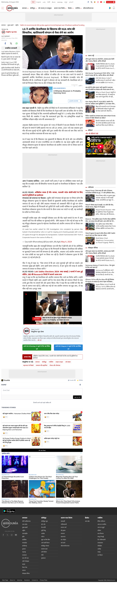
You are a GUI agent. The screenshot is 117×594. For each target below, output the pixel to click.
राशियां (99, 530)
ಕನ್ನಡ (65, 2)
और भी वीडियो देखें (91, 133)
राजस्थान (24, 555)
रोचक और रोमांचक (55, 365)
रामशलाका (100, 543)
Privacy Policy (43, 580)
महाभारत (63, 536)
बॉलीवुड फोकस (45, 546)
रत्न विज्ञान (100, 555)
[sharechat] (94, 2)
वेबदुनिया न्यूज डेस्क (11, 32)
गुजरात (24, 549)
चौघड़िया (100, 546)
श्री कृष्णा (63, 530)
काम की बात (25, 558)
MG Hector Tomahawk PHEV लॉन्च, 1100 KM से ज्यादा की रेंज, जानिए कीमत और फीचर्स (99, 74)
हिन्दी (33, 2)
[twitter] (91, 2)
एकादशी (63, 521)
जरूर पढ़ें (91, 55)
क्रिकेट (70, 8)
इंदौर (23, 536)
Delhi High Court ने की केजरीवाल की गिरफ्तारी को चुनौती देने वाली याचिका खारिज (10, 63)
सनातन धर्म (63, 527)
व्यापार (24, 570)
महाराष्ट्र (24, 552)
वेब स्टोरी (43, 527)
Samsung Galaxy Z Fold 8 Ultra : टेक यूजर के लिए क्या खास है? (100, 266)
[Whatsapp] (104, 2)
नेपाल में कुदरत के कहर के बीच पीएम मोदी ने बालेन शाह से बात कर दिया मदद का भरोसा (100, 234)
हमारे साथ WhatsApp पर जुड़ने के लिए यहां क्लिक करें (37, 347)
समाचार (24, 8)
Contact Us (35, 580)
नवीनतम (91, 187)
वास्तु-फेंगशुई (101, 536)
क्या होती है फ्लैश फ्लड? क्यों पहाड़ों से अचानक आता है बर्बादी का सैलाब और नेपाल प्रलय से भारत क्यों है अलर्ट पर (100, 88)
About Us (12, 580)
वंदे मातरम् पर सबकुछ (45, 8)
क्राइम (23, 564)
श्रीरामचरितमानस (88, 8)
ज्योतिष (77, 8)
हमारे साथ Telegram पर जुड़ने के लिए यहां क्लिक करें (68, 347)
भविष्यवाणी (64, 524)
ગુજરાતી (71, 2)
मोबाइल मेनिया (93, 247)
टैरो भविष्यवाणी (101, 539)
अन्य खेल (87, 521)
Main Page (5, 580)
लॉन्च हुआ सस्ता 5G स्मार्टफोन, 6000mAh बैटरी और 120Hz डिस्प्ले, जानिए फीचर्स (99, 60)
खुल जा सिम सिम (45, 539)
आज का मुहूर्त (101, 527)
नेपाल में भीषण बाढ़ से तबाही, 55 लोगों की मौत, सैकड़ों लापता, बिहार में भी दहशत (99, 206)
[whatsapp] (16, 43)
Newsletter (110, 2)
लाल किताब (101, 533)
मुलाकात (43, 558)
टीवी (42, 555)
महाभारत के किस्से (28, 365)
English (38, 2)
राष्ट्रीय (16, 25)
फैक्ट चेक (24, 567)
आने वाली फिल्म (45, 543)
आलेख (43, 533)
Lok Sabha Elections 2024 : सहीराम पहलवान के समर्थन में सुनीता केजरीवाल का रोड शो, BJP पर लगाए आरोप (10, 52)
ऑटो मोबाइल (25, 561)
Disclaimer (27, 580)
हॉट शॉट (43, 524)
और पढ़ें (39, 340)
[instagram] (98, 2)
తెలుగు (53, 2)
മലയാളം (60, 2)
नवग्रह (99, 552)
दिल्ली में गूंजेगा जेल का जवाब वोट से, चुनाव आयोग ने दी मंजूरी (10, 58)
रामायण (63, 533)
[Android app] (9, 511)
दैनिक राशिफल (101, 521)
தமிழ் (44, 2)
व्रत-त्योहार (63, 539)
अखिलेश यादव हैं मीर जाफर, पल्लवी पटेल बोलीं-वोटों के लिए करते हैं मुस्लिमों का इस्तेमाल (55, 357)
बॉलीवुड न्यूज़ (44, 521)
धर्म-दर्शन (63, 543)
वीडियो (90, 130)
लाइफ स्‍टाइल (59, 362)
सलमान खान (44, 549)
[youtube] (101, 2)
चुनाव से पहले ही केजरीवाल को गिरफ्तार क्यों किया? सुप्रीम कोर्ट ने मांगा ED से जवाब (10, 74)
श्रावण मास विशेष (59, 8)
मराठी (48, 2)
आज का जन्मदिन (102, 524)
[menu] (3, 8)
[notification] (114, 8)
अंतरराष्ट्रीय (25, 533)
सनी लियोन (44, 552)
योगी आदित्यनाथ (26, 521)
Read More (37, 319)
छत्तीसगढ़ (24, 546)
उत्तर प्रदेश (24, 524)
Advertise (19, 580)
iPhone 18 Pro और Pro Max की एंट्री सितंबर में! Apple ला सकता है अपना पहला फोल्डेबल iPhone (99, 280)
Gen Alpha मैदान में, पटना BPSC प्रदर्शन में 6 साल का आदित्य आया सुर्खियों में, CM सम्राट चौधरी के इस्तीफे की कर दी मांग (100, 102)
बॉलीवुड (32, 8)
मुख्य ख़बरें (10, 25)
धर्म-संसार (68, 362)
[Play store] (110, 8)
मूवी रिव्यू (43, 530)
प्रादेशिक (24, 539)
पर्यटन (42, 536)
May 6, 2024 (66, 241)
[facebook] (88, 2)
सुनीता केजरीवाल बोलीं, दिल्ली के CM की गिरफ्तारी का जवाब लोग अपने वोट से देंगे (10, 69)
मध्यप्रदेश (24, 543)
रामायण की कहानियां (41, 365)
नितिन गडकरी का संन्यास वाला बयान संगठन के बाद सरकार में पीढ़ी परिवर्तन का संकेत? (100, 117)
